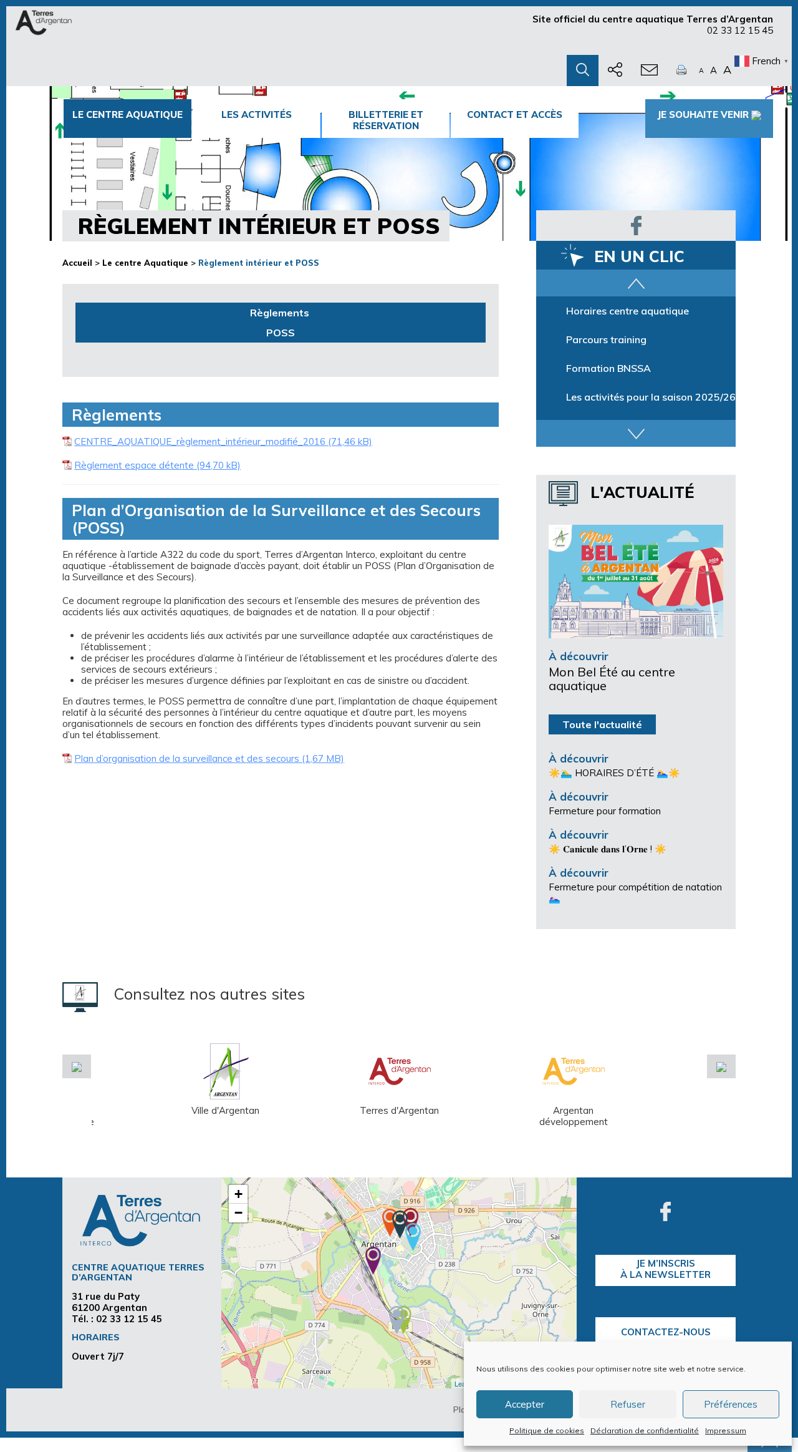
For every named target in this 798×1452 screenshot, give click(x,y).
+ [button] (238, 1194)
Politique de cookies (546, 1430)
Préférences (730, 1404)
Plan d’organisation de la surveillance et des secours (186, 758)
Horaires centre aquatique (627, 311)
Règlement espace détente (134, 465)
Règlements (281, 312)
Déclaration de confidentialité (644, 1430)
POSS (280, 332)
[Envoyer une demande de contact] (649, 70)
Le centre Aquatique (127, 114)
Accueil (77, 263)
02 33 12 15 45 (740, 30)
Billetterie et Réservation (386, 120)
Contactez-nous (666, 1332)
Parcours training (606, 339)
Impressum (725, 1430)
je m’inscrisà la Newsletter (665, 1268)
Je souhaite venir (703, 114)
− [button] (238, 1213)
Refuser (627, 1404)
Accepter (524, 1404)
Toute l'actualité (602, 724)
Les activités (256, 114)
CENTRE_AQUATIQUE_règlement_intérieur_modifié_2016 (199, 441)
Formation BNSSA (608, 368)
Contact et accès (514, 114)
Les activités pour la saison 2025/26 (651, 397)
